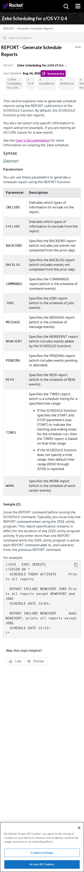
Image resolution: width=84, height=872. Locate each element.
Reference (67, 83)
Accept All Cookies (42, 864)
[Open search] (66, 6)
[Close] (79, 827)
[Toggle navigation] (78, 6)
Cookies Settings (42, 852)
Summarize (55, 73)
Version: (8, 65)
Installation (46, 83)
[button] (42, 38)
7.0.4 (30, 83)
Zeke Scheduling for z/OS (14, 83)
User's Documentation (32, 140)
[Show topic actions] (78, 47)
